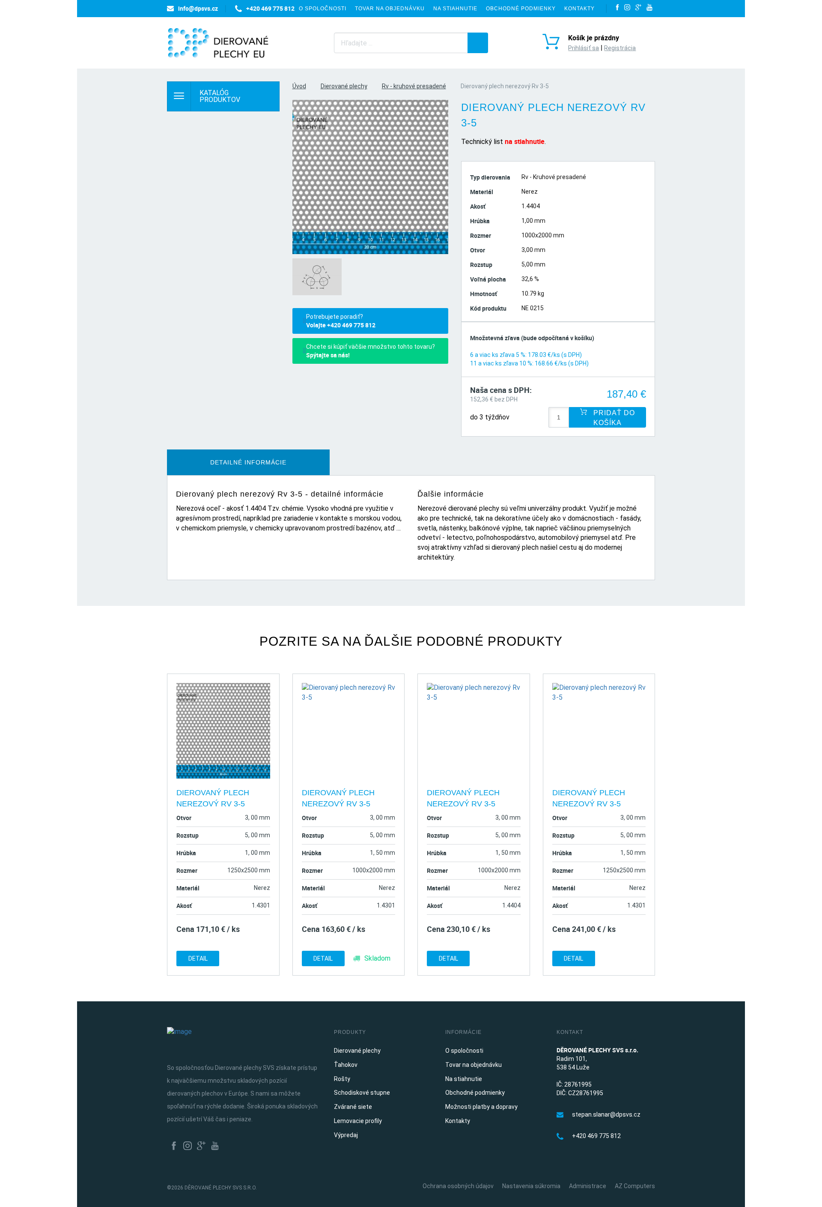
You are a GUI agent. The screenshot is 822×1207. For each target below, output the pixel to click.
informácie (248, 462)
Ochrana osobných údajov (458, 1186)
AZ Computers (635, 1186)
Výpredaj (346, 1135)
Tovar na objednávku (390, 9)
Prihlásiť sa (583, 48)
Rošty (342, 1078)
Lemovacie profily (358, 1120)
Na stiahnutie (455, 9)
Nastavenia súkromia (531, 1186)
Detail (198, 958)
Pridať (613, 417)
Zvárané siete (353, 1106)
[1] (478, 43)
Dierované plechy (344, 86)
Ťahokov (345, 1064)
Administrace (587, 1186)
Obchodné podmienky (521, 9)
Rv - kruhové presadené (414, 86)
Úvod (299, 86)
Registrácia (620, 48)
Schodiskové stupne (362, 1092)
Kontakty (579, 9)
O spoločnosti (322, 9)
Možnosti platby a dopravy (481, 1106)
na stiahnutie (525, 141)
